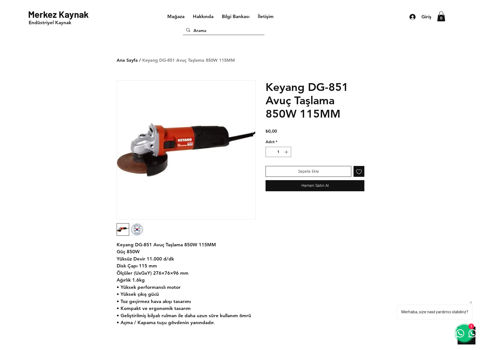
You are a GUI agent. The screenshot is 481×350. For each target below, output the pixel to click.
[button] (441, 16)
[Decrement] (269, 152)
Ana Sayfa (127, 60)
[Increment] (286, 152)
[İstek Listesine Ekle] (359, 171)
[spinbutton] (278, 152)
